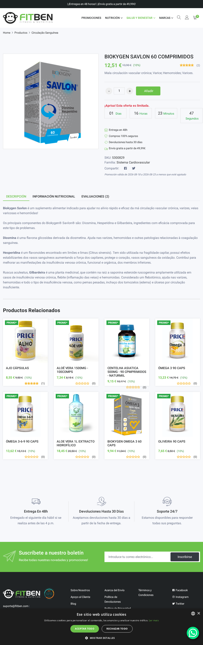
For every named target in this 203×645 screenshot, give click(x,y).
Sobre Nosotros (80, 590)
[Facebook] (125, 168)
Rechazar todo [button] (117, 628)
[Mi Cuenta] (187, 17)
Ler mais (154, 620)
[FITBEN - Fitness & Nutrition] (28, 18)
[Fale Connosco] (193, 633)
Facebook (181, 590)
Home (6, 32)
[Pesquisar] (179, 17)
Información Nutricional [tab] (54, 196)
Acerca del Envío (114, 590)
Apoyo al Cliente (80, 596)
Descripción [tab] (16, 196)
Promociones (91, 17)
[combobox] (193, 614)
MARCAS (164, 17)
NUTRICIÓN (112, 17)
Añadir (148, 91)
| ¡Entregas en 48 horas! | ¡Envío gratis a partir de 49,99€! (101, 4)
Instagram (182, 596)
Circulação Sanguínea (45, 32)
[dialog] (101, 627)
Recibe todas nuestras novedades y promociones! (53, 560)
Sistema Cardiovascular (133, 162)
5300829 (118, 158)
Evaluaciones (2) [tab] (95, 196)
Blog (73, 603)
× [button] (198, 613)
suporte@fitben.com (15, 606)
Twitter (179, 603)
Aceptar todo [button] (84, 628)
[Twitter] (133, 168)
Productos (20, 32)
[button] (101, 638)
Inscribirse (185, 557)
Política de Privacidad (117, 608)
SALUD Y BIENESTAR (139, 17)
